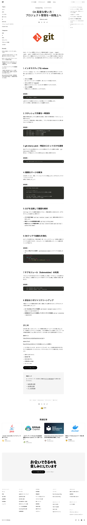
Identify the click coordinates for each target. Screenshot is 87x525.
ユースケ (49, 439)
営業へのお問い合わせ (74, 491)
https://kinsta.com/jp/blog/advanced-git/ (33, 338)
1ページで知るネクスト (40, 496)
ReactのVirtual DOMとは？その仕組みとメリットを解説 (37, 344)
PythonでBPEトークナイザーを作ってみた (9, 52)
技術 (3, 33)
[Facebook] (76, 520)
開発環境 (37, 504)
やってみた (4, 14)
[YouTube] (81, 520)
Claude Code (5, 26)
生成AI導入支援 (31, 384)
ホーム (3, 491)
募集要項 (37, 494)
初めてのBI (55, 509)
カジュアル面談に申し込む (38, 471)
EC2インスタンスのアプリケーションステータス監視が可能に (9, 59)
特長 (3, 494)
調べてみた (4, 16)
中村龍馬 (70, 439)
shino (6, 439)
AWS (3, 12)
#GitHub (34, 400)
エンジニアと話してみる (30, 367)
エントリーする (49, 471)
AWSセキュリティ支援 (23, 504)
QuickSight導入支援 (23, 508)
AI (2, 19)
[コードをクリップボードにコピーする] (62, 97)
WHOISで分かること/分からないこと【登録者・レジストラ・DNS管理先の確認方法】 (9, 63)
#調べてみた (55, 400)
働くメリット (38, 501)
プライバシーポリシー (74, 512)
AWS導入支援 (31, 386)
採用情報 (4, 501)
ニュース (4, 504)
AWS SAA (4, 21)
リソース (54, 491)
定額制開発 (21, 511)
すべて (3, 9)
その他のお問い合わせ (74, 496)
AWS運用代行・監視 (23, 501)
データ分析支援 (31, 388)
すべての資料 (72, 504)
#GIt (30, 400)
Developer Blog (39, 7)
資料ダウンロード (73, 502)
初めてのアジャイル (57, 511)
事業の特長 (38, 506)
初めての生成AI (56, 506)
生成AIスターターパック (24, 494)
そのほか (4, 44)
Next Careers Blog (57, 496)
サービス (20, 491)
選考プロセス (38, 508)
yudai (27, 441)
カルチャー (38, 511)
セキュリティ (4, 40)
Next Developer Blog (57, 494)
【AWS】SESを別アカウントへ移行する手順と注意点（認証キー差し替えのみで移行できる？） (9, 71)
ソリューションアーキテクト (8, 24)
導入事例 (4, 496)
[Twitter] (78, 520)
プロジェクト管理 (5, 42)
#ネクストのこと (48, 400)
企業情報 (4, 499)
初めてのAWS (55, 504)
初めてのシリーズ (56, 502)
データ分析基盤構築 (23, 506)
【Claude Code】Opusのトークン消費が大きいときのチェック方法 (9, 55)
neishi (46, 19)
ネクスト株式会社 (49, 378)
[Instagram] (84, 520)
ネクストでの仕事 (39, 499)
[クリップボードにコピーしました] (47, 22)
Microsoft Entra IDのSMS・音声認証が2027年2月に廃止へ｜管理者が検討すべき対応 (9, 76)
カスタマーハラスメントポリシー (76, 514)
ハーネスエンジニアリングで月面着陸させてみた (9, 67)
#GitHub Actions (41, 400)
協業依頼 (71, 494)
